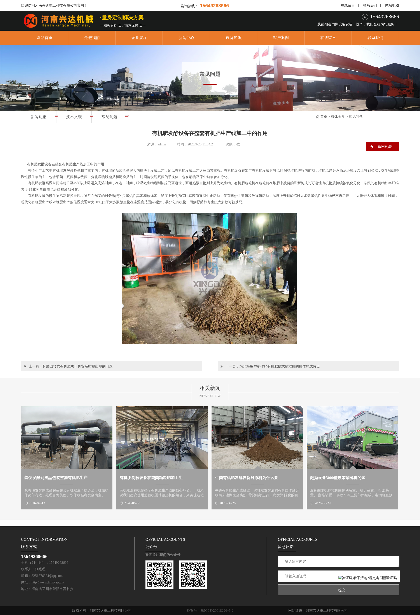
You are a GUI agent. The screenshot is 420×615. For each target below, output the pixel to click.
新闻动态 (38, 117)
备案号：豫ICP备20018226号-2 (210, 610)
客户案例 (281, 37)
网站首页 (44, 37)
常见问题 (356, 116)
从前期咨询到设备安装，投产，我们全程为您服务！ (357, 24)
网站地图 (392, 5)
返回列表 (385, 146)
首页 (323, 116)
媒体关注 (338, 116)
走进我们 (92, 37)
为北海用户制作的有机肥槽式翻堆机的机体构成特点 (279, 366)
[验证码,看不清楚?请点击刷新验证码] (367, 578)
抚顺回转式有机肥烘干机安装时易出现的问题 (78, 366)
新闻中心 (186, 37)
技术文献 (74, 117)
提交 (341, 590)
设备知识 (234, 37)
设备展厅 (139, 37)
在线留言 (348, 5)
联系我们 (370, 5)
